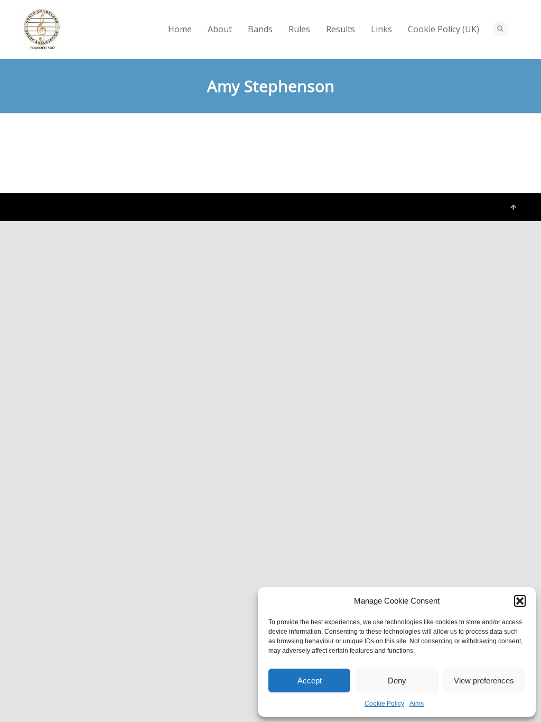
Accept (309, 680)
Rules (299, 29)
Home (180, 29)
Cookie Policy (384, 703)
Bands (260, 29)
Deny (397, 680)
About (220, 29)
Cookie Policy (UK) (443, 29)
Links (381, 29)
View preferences (484, 680)
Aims (416, 703)
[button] (520, 601)
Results (340, 29)
